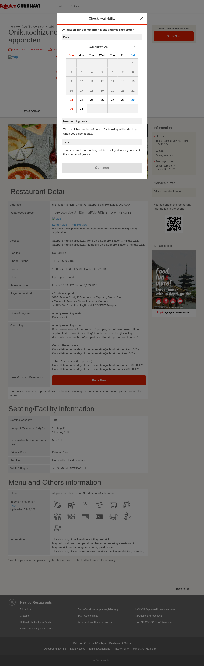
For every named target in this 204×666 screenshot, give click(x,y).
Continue (102, 167)
